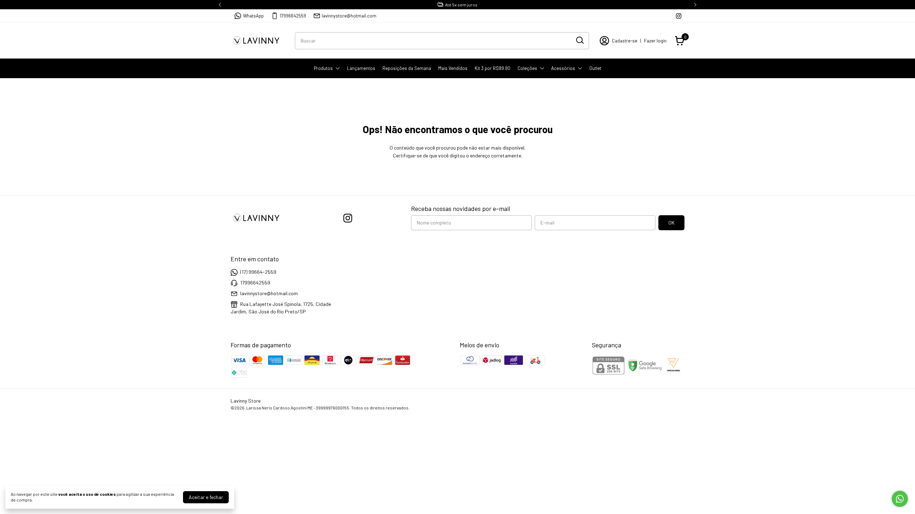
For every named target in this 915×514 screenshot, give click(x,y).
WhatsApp (253, 16)
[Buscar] (579, 40)
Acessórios (563, 68)
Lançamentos (361, 68)
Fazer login (655, 41)
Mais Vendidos (453, 68)
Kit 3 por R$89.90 (492, 68)
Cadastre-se (624, 41)
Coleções (527, 68)
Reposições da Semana (406, 68)
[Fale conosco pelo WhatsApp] (900, 499)
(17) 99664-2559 (258, 272)
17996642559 (293, 16)
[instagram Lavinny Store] (678, 16)
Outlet (595, 68)
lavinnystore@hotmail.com (349, 16)
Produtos (323, 68)
